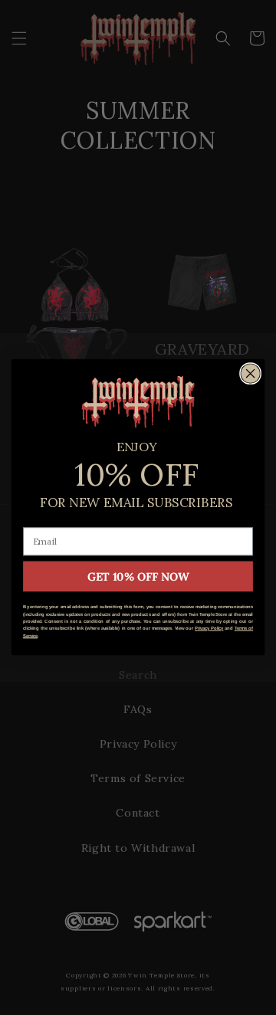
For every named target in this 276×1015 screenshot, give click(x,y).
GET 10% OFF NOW (138, 576)
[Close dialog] (251, 374)
